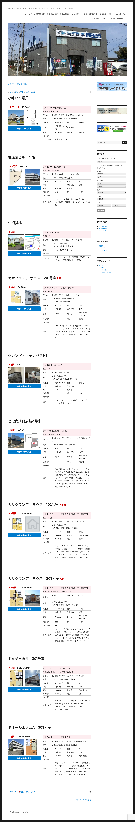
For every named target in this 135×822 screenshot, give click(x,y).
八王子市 (103, 248)
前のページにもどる (83, 800)
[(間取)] (16, 298)
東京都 (101, 246)
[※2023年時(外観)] (16, 441)
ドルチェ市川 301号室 (26, 659)
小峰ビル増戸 (18, 98)
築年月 (33, 92)
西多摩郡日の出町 (106, 272)
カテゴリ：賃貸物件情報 (17, 84)
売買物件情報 (40, 14)
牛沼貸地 (15, 223)
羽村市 (103, 268)
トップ (29, 14)
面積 (16, 92)
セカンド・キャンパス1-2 (27, 355)
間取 (22, 92)
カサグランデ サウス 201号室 (34, 278)
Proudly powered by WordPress (19, 812)
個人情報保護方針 (92, 14)
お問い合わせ (122, 14)
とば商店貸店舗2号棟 (24, 421)
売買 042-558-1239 (101, 18)
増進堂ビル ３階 (21, 157)
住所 (27, 92)
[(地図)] (32, 243)
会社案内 (76, 14)
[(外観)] (16, 243)
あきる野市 (104, 250)
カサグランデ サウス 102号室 (37, 504)
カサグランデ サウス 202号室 (36, 578)
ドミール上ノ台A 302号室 (29, 727)
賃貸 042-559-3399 (120, 18)
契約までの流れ (107, 14)
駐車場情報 (65, 14)
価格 (11, 92)
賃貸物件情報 (53, 14)
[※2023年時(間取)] (32, 441)
